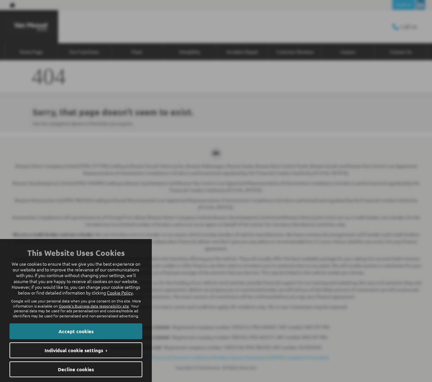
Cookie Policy (120, 292)
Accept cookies (76, 331)
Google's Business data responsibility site (94, 305)
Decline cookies (76, 369)
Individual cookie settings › (76, 350)
